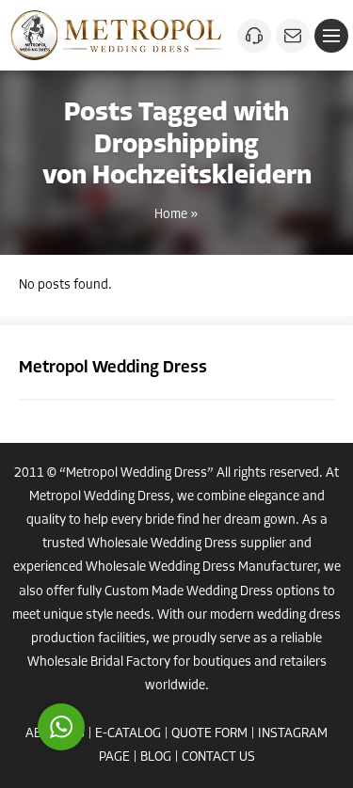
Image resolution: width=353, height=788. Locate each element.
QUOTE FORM (209, 734)
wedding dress (299, 615)
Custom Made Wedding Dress (188, 592)
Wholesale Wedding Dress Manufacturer (201, 567)
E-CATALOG (128, 734)
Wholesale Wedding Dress (162, 544)
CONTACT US (218, 757)
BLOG (155, 757)
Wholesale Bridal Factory (98, 662)
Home (170, 215)
